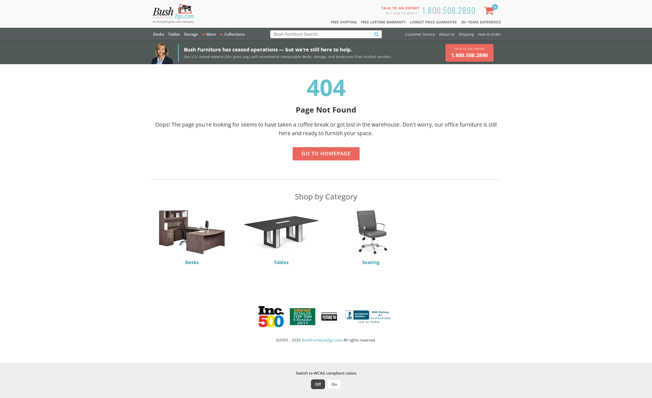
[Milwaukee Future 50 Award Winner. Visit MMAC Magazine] (329, 316)
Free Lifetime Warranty (383, 22)
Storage (191, 34)
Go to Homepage (326, 153)
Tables (174, 34)
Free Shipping (344, 22)
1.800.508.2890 (449, 10)
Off (318, 384)
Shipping (466, 34)
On (334, 384)
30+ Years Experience (481, 22)
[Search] (376, 34)
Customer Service (420, 34)
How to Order (489, 34)
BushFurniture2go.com (322, 339)
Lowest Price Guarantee (433, 22)
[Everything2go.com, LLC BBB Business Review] (368, 316)
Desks (158, 34)
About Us (447, 34)
